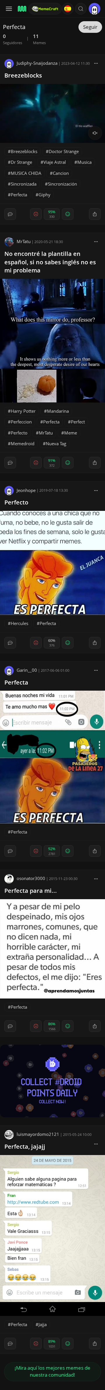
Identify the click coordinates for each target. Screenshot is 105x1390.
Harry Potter (23, 411)
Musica (84, 162)
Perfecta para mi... (30, 891)
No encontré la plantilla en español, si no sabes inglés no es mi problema (50, 262)
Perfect (78, 422)
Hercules (19, 623)
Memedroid (22, 443)
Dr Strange (21, 162)
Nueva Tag (56, 443)
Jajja (42, 1324)
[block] (96, 63)
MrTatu (24, 241)
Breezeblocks (23, 75)
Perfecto (19, 433)
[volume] (95, 133)
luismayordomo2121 (38, 1134)
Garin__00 (27, 670)
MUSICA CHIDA (26, 173)
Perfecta (19, 194)
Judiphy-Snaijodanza (37, 63)
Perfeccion (21, 422)
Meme (70, 433)
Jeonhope (26, 490)
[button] (81, 9)
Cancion (61, 173)
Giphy (44, 194)
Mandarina (58, 411)
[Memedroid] (21, 9)
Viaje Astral (54, 162)
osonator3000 (31, 878)
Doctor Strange (64, 151)
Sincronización (62, 184)
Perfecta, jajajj (24, 1146)
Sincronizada (23, 184)
